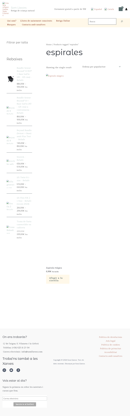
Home (49, 44)
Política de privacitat (110, 348)
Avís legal (110, 341)
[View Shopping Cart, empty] (121, 9)
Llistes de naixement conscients (36, 20)
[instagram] (6, 370)
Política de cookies (110, 344)
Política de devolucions (110, 337)
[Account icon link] (126, 9)
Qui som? (11, 20)
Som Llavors (19, 7)
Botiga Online (63, 20)
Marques (11, 24)
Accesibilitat (110, 352)
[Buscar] (122, 21)
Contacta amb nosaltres (33, 24)
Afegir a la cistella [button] (56, 279)
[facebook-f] (19, 370)
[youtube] (13, 370)
